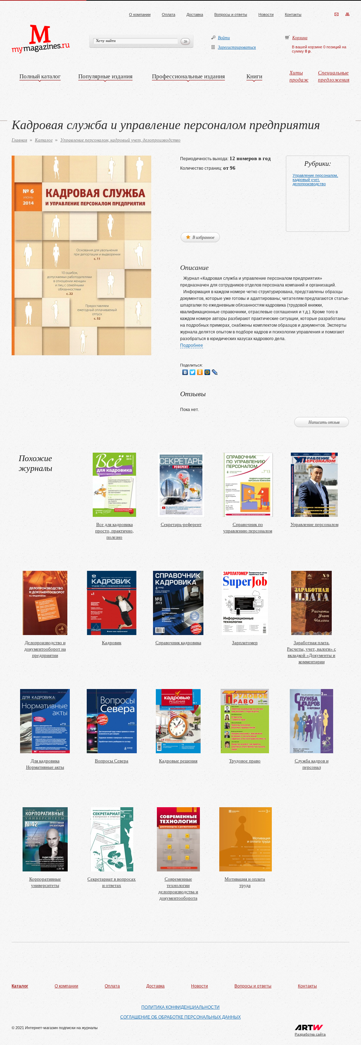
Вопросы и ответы (230, 14)
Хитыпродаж (298, 76)
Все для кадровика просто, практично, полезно (114, 530)
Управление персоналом (314, 524)
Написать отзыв (323, 422)
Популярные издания (105, 76)
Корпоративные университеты (45, 882)
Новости (266, 14)
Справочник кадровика (178, 642)
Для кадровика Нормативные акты (45, 763)
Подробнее (191, 345)
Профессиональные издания (188, 76)
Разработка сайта (310, 1034)
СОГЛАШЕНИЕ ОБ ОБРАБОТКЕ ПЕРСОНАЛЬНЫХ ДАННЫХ (180, 1017)
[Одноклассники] (200, 372)
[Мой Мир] (207, 372)
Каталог (44, 140)
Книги (254, 76)
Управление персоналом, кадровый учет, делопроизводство (120, 140)
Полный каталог (40, 76)
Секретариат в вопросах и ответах (111, 882)
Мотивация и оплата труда (245, 882)
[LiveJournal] (215, 372)
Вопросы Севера (111, 760)
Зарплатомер (245, 642)
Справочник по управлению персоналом (247, 527)
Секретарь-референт (181, 524)
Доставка (194, 14)
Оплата (168, 14)
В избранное (202, 237)
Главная (19, 140)
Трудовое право (245, 760)
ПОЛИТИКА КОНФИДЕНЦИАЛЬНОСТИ (180, 1007)
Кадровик (111, 642)
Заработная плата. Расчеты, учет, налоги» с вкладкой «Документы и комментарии (311, 652)
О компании (140, 14)
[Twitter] (192, 372)
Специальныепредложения (333, 76)
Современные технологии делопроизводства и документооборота (178, 888)
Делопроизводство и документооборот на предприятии (45, 648)
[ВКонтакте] (185, 372)
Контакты (293, 14)
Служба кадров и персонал (312, 763)
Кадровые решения (178, 760)
